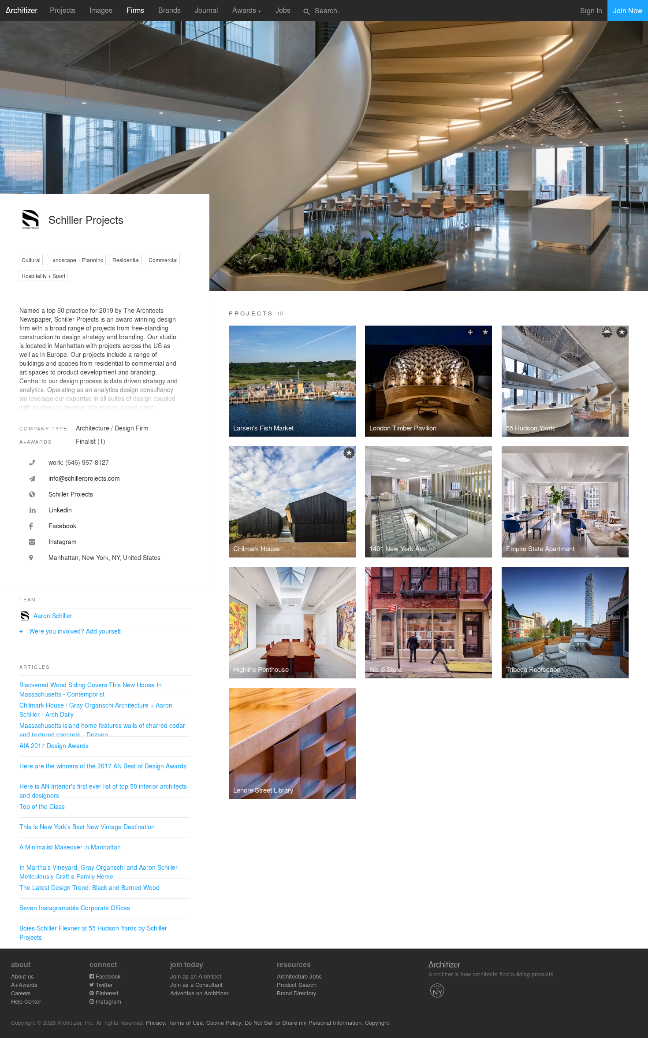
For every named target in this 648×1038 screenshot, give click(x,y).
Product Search (297, 984)
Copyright (377, 1022)
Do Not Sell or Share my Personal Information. (304, 1022)
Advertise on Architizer (199, 993)
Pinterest (106, 993)
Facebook (107, 976)
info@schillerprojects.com (84, 478)
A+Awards (24, 984)
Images (100, 10)
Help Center (26, 1001)
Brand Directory (297, 993)
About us (22, 976)
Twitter (103, 984)
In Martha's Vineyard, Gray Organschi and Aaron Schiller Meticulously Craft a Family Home (98, 872)
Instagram (107, 1001)
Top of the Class (42, 806)
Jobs (283, 10)
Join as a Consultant (196, 984)
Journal (206, 10)
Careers (21, 993)
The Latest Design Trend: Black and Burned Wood (89, 887)
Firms (135, 10)
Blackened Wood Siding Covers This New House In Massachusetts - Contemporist (90, 689)
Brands (169, 10)
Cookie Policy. (224, 1022)
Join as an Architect (195, 976)
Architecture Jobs (299, 976)
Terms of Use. (186, 1022)
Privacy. (156, 1022)
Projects (62, 10)
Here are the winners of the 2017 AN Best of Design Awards (102, 765)
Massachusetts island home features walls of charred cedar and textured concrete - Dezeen (102, 730)
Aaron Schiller (53, 615)
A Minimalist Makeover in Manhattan (70, 846)
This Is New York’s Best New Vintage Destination (87, 826)
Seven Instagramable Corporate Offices (74, 907)
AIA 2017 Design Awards (54, 745)
